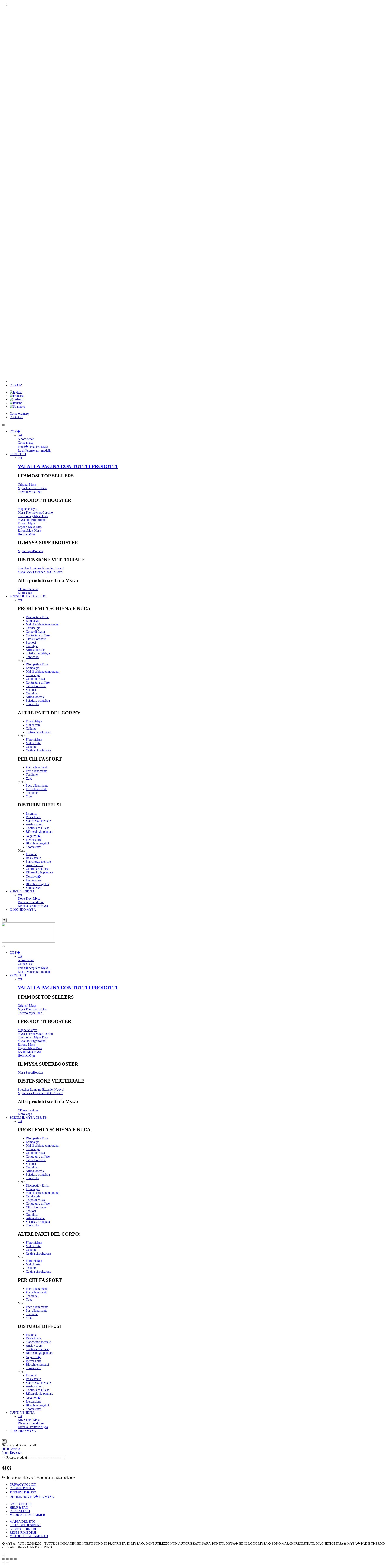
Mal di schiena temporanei (42, 624)
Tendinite (32, 774)
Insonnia (31, 813)
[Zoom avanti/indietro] (15, 1559)
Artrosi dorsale (35, 649)
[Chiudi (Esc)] (3, 1559)
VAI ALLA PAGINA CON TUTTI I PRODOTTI (68, 466)
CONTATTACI (20, 1511)
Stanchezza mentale (38, 820)
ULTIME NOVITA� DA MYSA (32, 1496)
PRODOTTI (18, 454)
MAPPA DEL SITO (23, 1521)
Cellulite (31, 728)
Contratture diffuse (38, 635)
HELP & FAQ (19, 1507)
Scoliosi (31, 642)
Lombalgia (33, 620)
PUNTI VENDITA (22, 891)
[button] (201, 661)
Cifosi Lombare (36, 639)
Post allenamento (36, 771)
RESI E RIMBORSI (23, 1532)
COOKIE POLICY (22, 1488)
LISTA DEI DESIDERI (25, 1525)
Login (5, 1452)
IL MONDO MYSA (23, 909)
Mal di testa (33, 725)
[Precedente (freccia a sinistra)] (3, 1562)
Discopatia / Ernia (37, 617)
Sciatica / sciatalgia (38, 653)
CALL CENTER (21, 1504)
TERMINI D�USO (23, 1492)
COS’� (15, 431)
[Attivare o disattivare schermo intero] (11, 1559)
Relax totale (33, 817)
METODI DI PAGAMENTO (29, 1536)
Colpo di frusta (35, 631)
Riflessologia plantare (39, 831)
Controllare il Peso (37, 828)
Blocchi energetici (37, 843)
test (20, 435)
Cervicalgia (33, 628)
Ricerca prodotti (16, 1457)
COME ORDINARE (23, 1529)
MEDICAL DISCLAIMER (27, 1514)
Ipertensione (33, 839)
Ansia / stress (34, 824)
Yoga (29, 778)
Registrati (16, 1452)
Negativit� (33, 836)
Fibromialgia (34, 721)
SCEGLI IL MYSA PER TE (28, 596)
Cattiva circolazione (38, 732)
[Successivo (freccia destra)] (7, 1562)
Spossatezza (33, 847)
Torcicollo (32, 657)
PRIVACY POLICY (23, 1484)
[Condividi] (7, 1559)
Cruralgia (32, 646)
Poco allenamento (37, 767)
